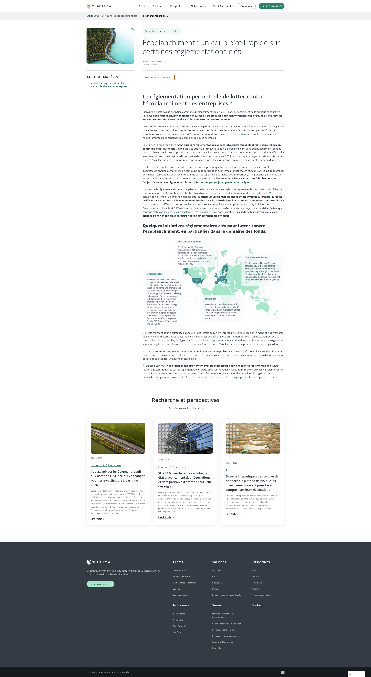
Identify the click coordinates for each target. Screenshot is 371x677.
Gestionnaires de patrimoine (185, 582)
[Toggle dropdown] (149, 6)
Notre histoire (179, 613)
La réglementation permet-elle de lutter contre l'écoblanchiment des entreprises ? (108, 85)
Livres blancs (256, 582)
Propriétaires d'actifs (182, 576)
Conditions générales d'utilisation (226, 623)
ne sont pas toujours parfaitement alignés (225, 182)
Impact (215, 589)
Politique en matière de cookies (225, 636)
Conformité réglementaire (155, 31)
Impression (217, 648)
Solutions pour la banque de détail (227, 595)
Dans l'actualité (179, 626)
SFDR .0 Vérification (223, 6)
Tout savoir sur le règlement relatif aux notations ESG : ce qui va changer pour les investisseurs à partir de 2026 (118, 478)
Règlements (217, 570)
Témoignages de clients (261, 595)
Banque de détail (180, 595)
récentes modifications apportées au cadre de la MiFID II (245, 193)
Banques (177, 589)
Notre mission (199, 6)
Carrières (177, 632)
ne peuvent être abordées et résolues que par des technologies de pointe (233, 377)
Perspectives (177, 6)
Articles (176, 31)
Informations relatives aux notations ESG (223, 615)
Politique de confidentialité (223, 629)
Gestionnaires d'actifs (182, 570)
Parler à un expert (272, 6)
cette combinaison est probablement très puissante (182, 212)
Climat (215, 576)
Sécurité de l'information (222, 642)
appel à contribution (234, 134)
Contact (257, 605)
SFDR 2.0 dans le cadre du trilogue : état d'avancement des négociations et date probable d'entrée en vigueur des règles (184, 479)
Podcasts (255, 576)
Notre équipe (178, 620)
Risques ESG (217, 582)
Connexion (247, 6)
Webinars (255, 589)
